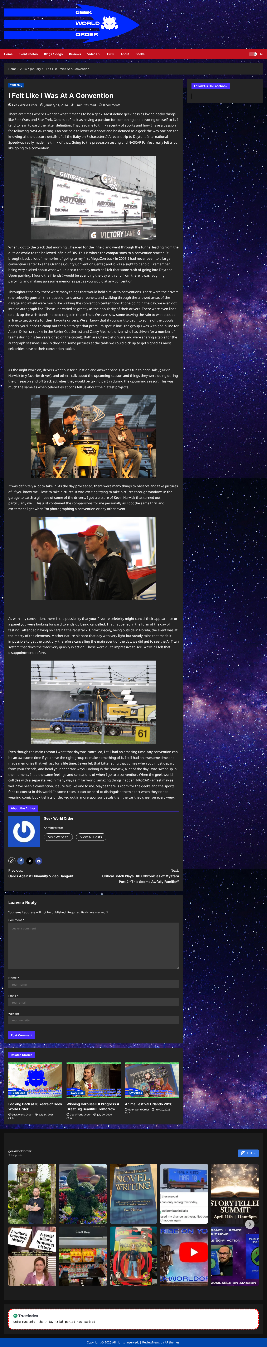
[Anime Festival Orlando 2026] (152, 1080)
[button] (11, 860)
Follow (251, 1153)
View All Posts (91, 837)
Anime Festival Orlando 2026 (148, 1104)
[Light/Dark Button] (253, 54)
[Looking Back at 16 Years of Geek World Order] (35, 1080)
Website (14, 1014)
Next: (140, 876)
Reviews (75, 54)
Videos (92, 54)
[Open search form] (261, 54)
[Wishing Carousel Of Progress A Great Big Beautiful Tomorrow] (94, 1080)
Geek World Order (24, 105)
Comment (16, 920)
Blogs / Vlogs (53, 54)
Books (140, 54)
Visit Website (58, 837)
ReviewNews (151, 1342)
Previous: (40, 873)
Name (13, 978)
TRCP (110, 54)
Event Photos (28, 54)
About (125, 54)
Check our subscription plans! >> (125, 1321)
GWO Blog (16, 85)
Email (13, 996)
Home (8, 54)
